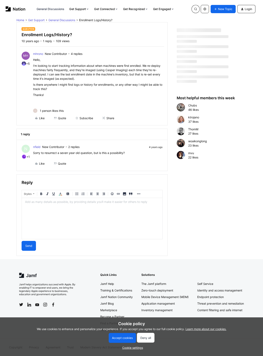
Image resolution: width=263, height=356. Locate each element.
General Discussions (51, 9)
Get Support (77, 9)
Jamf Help (107, 283)
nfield (36, 147)
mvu (191, 153)
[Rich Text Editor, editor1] (92, 218)
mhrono (38, 53)
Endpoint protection (210, 297)
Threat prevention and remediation (220, 303)
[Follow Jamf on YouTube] (37, 304)
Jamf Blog (107, 303)
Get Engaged (162, 9)
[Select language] (205, 9)
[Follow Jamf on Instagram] (45, 305)
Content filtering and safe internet (219, 310)
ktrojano (193, 117)
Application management (158, 303)
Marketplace (108, 310)
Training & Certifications (116, 290)
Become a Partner (112, 316)
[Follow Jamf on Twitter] (21, 304)
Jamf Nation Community (116, 297)
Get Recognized (134, 9)
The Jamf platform (153, 283)
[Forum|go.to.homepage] (15, 9)
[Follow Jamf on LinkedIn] (29, 305)
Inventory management (157, 310)
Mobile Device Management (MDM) (165, 297)
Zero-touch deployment (157, 290)
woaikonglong (197, 141)
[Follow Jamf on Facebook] (53, 305)
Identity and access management (219, 290)
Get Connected (104, 9)
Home (20, 20)
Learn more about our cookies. (206, 329)
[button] (223, 9)
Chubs (192, 105)
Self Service (205, 283)
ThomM (193, 129)
